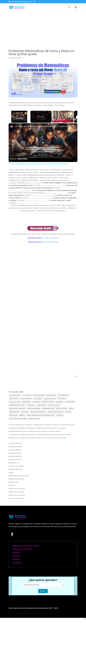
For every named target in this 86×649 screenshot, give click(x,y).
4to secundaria (37, 398)
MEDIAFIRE (55, 238)
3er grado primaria (63, 395)
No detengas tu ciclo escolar (22, 549)
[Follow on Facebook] (12, 534)
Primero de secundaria (17, 489)
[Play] (10, 121)
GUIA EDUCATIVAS (61, 408)
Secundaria (16, 552)
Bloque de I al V (14, 463)
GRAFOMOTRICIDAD (48, 408)
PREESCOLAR (13, 415)
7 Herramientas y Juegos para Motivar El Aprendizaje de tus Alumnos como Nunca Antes (40, 435)
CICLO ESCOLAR (69, 402)
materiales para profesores (55, 412)
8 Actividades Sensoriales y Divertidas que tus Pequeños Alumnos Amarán (35, 431)
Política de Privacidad (16, 479)
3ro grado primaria (15, 450)
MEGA (47, 238)
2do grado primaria (39, 395)
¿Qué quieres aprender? (42, 580)
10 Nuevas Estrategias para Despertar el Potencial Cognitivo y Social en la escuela (37, 428)
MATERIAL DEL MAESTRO (38, 412)
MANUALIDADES (14, 412)
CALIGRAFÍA (59, 402)
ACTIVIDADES (36, 402)
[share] (73, 125)
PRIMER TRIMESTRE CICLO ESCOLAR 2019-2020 (41, 415)
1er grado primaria (15, 58)
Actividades (16, 559)
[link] (12, 126)
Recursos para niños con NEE (17, 418)
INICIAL (71, 408)
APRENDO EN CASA (48, 402)
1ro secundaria (27, 395)
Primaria (12, 485)
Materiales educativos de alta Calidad (25, 546)
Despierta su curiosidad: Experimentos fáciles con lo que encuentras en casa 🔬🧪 (38, 438)
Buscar (43, 591)
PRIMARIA (22, 415)
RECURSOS (60, 415)
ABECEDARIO (26, 402)
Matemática (24, 412)
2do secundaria (51, 395)
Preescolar (16, 556)
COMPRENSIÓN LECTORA (16, 405)
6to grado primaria (14, 402)
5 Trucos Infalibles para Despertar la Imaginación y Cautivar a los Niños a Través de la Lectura (42, 425)
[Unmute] (12, 121)
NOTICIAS (68, 412)
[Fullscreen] (28, 121)
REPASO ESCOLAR (34, 418)
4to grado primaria (25, 398)
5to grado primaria (49, 398)
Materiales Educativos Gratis (19, 476)
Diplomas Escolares (53, 405)
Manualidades (17, 563)
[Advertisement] (43, 27)
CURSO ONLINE (41, 405)
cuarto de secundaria (16, 466)
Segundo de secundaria (17, 495)
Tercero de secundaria (16, 498)
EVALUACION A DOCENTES (17, 408)
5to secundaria (61, 398)
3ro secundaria (13, 398)
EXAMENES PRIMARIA (33, 408)
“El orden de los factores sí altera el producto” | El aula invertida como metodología (42, 126)
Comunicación (30, 405)
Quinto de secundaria (16, 492)
